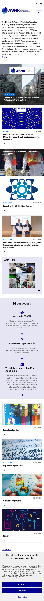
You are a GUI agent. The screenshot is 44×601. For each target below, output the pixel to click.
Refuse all (22, 590)
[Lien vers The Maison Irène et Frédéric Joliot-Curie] (22, 394)
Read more (6, 57)
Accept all (22, 584)
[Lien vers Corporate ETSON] (22, 333)
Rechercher (36, 2)
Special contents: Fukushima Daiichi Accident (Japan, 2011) (22, 162)
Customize (22, 597)
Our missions (22, 275)
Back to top (6, 549)
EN (38, 13)
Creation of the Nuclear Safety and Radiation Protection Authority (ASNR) (22, 84)
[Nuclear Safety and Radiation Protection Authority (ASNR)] (16, 13)
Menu (41, 2)
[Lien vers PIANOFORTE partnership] (22, 358)
